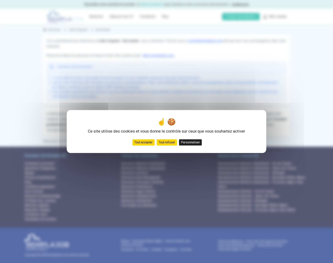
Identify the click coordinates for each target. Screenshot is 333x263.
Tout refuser (167, 142)
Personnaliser (190, 142)
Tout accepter (143, 142)
